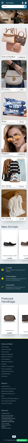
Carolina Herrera (9, 319)
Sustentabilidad (5, 373)
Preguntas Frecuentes (7, 371)
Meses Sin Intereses (6, 356)
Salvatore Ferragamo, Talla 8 (9, 244)
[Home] (10, 2)
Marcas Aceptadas (6, 369)
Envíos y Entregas (6, 349)
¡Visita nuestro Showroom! (8, 388)
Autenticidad (5, 347)
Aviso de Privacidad (6, 403)
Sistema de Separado (7, 354)
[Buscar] (25, 6)
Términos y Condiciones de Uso (10, 398)
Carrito (26, 3)
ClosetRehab (10, 440)
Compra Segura (5, 359)
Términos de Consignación (8, 401)
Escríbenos (4, 376)
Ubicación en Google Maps (7, 421)
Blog (2, 396)
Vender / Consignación (7, 366)
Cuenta (23, 3)
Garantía (3, 364)
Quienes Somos (5, 386)
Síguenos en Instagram (7, 391)
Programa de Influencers (8, 393)
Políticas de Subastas (7, 361)
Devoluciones (5, 352)
